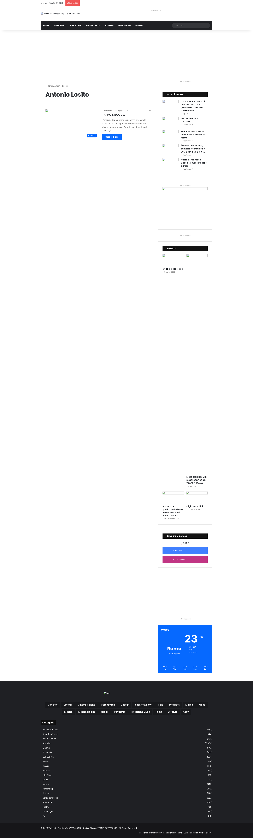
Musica (46, 784)
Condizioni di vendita (172, 833)
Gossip (139, 25)
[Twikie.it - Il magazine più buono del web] (61, 13)
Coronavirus (108, 704)
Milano (189, 704)
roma (159, 711)
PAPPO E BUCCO (113, 115)
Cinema (109, 25)
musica (68, 711)
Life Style (76, 25)
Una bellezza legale (173, 268)
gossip (125, 704)
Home (46, 25)
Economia (47, 752)
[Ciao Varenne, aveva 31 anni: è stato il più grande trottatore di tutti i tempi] (171, 105)
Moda (45, 779)
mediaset (174, 704)
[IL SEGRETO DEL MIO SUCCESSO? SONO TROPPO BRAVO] (197, 364)
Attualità (59, 25)
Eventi (45, 761)
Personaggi (124, 25)
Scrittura (172, 711)
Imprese (46, 770)
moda (202, 704)
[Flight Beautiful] (197, 498)
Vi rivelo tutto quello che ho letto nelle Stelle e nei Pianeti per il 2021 (173, 511)
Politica (46, 793)
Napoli (104, 711)
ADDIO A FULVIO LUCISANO (189, 120)
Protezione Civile (140, 711)
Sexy (186, 711)
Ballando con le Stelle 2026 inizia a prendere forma (193, 134)
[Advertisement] (126, 54)
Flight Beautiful (194, 506)
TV (44, 816)
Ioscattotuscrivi (143, 704)
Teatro (46, 807)
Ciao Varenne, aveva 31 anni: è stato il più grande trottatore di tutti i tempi (193, 106)
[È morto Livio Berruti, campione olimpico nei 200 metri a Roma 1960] (171, 149)
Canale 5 (53, 704)
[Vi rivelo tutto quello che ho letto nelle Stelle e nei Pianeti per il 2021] (173, 498)
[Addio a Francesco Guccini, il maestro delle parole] (171, 163)
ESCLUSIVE (48, 757)
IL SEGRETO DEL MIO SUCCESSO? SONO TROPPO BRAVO (196, 480)
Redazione (108, 111)
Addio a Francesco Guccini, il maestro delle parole (194, 162)
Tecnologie (48, 811)
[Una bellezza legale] (173, 260)
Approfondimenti (50, 734)
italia (160, 704)
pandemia (119, 711)
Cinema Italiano (86, 704)
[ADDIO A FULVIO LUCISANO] (171, 122)
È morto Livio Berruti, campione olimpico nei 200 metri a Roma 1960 (193, 148)
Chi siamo (143, 833)
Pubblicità (193, 833)
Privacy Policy (155, 833)
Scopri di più (111, 137)
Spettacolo (93, 25)
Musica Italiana (86, 711)
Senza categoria (50, 798)
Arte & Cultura (49, 739)
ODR (186, 833)
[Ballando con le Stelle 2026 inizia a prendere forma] (171, 135)
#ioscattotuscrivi (50, 729)
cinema (68, 704)
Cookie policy (205, 833)
